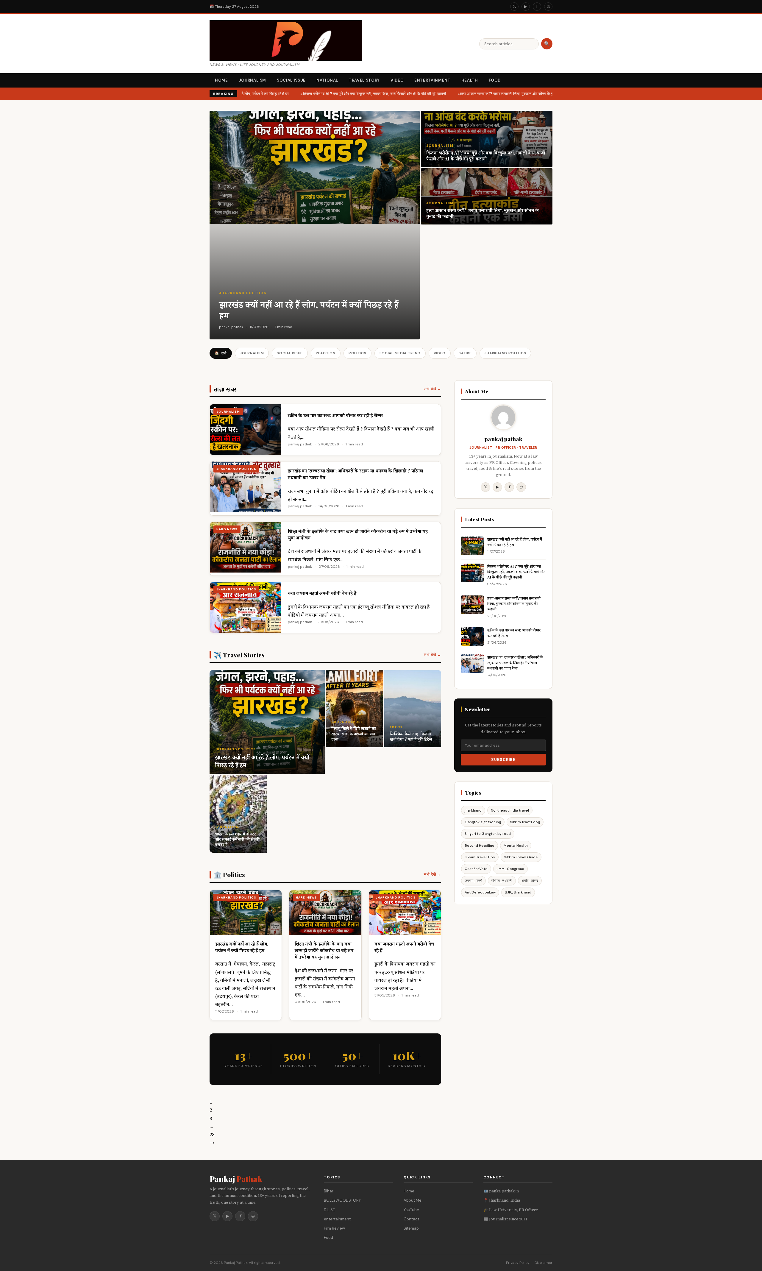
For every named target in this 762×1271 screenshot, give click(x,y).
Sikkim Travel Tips (480, 857)
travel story (364, 80)
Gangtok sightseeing (483, 822)
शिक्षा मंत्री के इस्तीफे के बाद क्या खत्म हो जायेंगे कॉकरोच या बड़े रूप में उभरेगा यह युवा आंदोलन (324, 950)
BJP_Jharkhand (518, 892)
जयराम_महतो (473, 880)
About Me (412, 1200)
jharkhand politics (242, 293)
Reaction (325, 353)
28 (212, 1134)
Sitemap (411, 1228)
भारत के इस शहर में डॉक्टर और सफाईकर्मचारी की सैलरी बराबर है (237, 839)
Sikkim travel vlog (525, 822)
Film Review (334, 1228)
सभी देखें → (432, 388)
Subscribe (503, 759)
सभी (221, 353)
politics (357, 353)
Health (469, 80)
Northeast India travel (510, 810)
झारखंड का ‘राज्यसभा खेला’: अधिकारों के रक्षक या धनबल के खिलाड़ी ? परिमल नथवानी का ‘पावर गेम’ (515, 662)
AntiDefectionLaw (480, 892)
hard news (227, 529)
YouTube (411, 1209)
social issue (290, 353)
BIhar (328, 1191)
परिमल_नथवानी (501, 880)
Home (221, 80)
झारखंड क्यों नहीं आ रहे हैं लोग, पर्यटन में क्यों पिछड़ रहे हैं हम (309, 309)
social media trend (400, 353)
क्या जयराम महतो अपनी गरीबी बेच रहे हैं (322, 593)
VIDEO (440, 353)
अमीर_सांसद (529, 880)
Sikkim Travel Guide (521, 857)
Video (397, 80)
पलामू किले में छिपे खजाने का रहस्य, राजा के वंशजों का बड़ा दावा (353, 734)
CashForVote (476, 868)
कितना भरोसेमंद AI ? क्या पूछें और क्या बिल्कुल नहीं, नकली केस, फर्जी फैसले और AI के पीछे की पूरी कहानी (367, 93)
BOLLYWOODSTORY (342, 1200)
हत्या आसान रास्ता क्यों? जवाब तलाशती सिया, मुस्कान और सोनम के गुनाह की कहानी (509, 93)
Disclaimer (543, 1262)
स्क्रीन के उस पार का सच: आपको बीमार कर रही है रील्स (335, 415)
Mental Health (516, 845)
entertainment (337, 1219)
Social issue (291, 80)
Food (495, 80)
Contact (411, 1219)
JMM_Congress (510, 868)
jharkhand (473, 810)
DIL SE (329, 1209)
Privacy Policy (518, 1262)
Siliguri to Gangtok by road (488, 833)
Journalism (252, 80)
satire (465, 353)
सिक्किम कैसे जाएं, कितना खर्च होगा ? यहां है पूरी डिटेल (411, 736)
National (327, 80)
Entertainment (432, 80)
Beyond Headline (479, 845)
